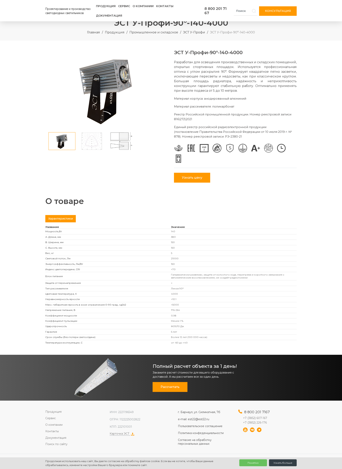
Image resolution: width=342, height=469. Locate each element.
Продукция (106, 6)
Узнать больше (283, 462)
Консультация (278, 11)
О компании (143, 6)
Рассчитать (170, 387)
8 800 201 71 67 (215, 11)
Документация (109, 15)
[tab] (60, 218)
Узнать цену (192, 177)
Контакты (164, 6)
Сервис (124, 6)
